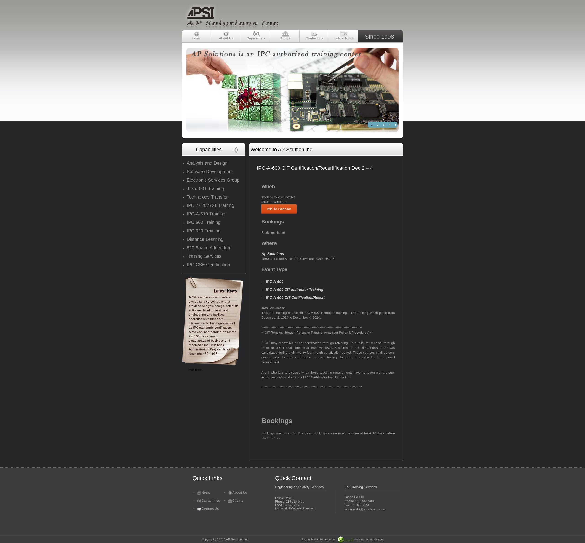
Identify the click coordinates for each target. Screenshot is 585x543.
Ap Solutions (272, 254)
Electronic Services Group (213, 180)
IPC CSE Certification (208, 264)
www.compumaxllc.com (368, 539)
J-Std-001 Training (205, 188)
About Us (239, 492)
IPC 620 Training (204, 230)
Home (206, 492)
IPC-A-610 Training (206, 213)
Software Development (210, 171)
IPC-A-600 (274, 282)
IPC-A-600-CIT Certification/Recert (295, 298)
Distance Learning (205, 239)
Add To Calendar (279, 209)
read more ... (196, 369)
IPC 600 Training (204, 222)
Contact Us (210, 508)
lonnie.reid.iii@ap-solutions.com (295, 508)
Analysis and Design (207, 163)
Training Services (204, 256)
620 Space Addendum (209, 247)
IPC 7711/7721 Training (210, 205)
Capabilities (211, 500)
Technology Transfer (207, 196)
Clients (237, 500)
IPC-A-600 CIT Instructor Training (294, 290)
